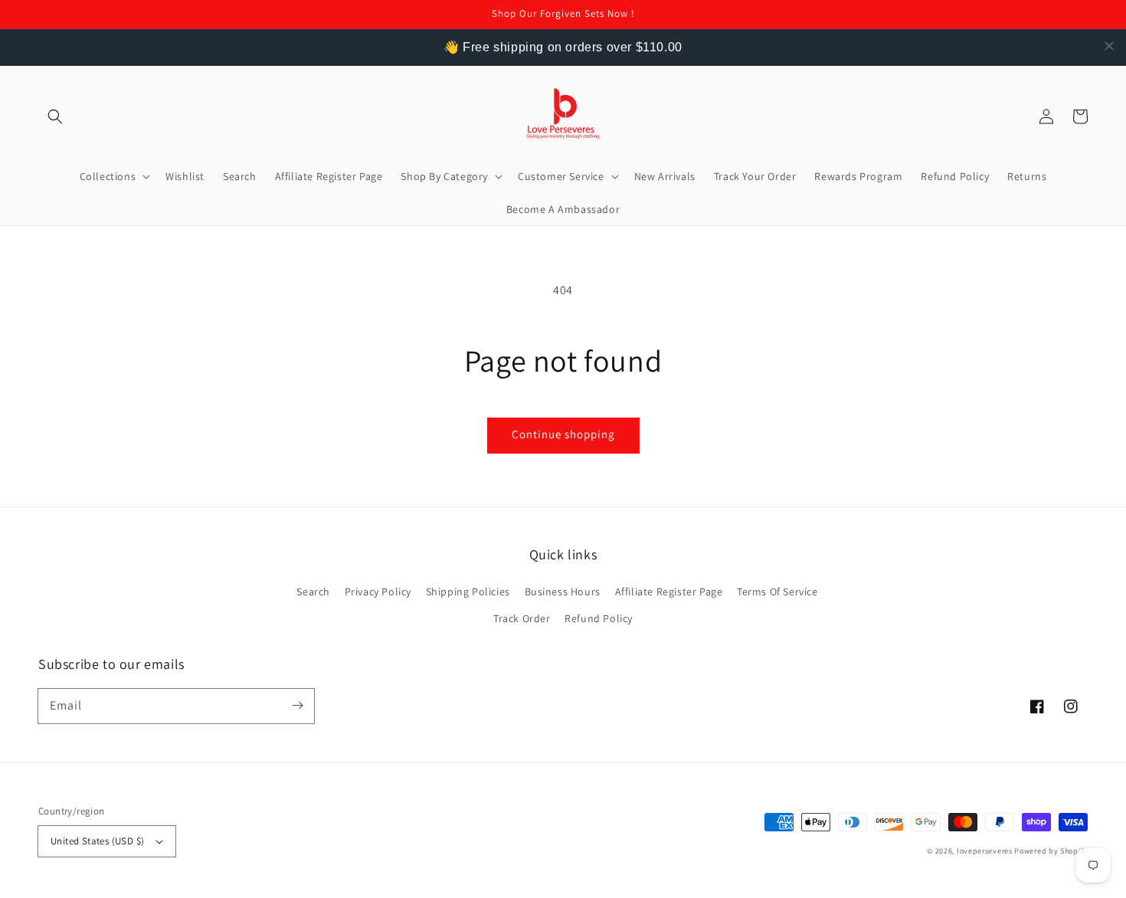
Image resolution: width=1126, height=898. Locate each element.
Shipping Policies (468, 591)
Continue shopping (563, 434)
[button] (55, 116)
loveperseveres (985, 851)
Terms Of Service (777, 591)
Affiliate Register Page (669, 591)
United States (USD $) (97, 840)
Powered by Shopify (1051, 851)
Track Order (522, 618)
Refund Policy (599, 618)
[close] (1109, 46)
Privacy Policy (378, 591)
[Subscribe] (297, 706)
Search (313, 591)
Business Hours (563, 591)
